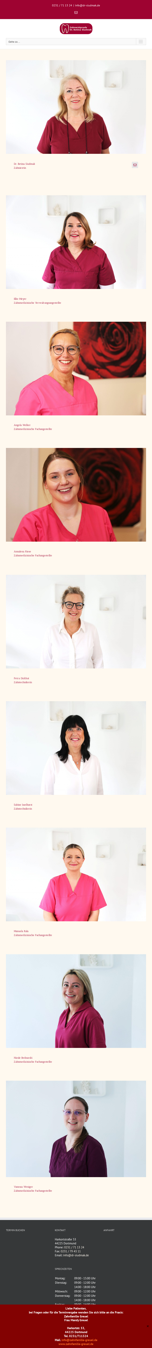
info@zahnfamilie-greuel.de (79, 1340)
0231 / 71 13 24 (74, 1247)
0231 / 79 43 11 (71, 1251)
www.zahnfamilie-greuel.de (76, 1344)
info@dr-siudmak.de (87, 5)
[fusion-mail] (135, 165)
